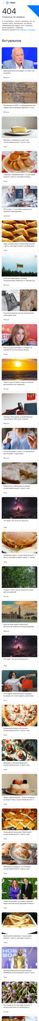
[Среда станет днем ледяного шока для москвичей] (19, 582)
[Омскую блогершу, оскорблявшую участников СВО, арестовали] (19, 409)
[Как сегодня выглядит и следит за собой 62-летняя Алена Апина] (19, 340)
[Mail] (7, 2)
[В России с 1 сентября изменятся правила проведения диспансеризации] (19, 202)
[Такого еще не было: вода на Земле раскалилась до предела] (19, 375)
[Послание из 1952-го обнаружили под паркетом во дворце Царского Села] (19, 98)
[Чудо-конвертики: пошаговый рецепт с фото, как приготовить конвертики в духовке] (19, 236)
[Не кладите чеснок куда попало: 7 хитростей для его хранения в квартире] (19, 998)
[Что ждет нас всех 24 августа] (19, 652)
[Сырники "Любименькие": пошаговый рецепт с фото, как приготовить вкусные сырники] (19, 167)
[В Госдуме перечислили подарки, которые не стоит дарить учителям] (19, 686)
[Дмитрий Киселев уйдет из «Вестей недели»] (19, 63)
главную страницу (27, 30)
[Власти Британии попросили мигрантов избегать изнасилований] (19, 617)
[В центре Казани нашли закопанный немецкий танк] (19, 305)
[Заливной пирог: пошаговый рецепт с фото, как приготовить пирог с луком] (19, 548)
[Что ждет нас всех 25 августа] (19, 513)
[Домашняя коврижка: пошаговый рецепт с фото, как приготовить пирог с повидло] (19, 928)
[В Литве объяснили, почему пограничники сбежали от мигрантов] (19, 271)
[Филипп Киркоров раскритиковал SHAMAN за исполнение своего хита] (19, 963)
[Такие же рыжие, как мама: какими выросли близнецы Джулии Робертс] (19, 894)
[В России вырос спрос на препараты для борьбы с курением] (19, 444)
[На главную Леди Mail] (12, 2)
